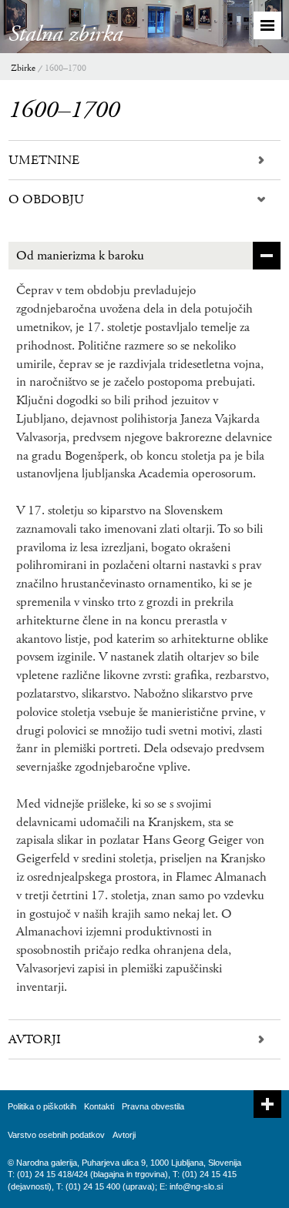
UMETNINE (43, 160)
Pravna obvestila (153, 1106)
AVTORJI (34, 1039)
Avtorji (124, 1134)
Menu (267, 25)
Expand (267, 1104)
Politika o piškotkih (42, 1106)
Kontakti (99, 1106)
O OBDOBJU (46, 199)
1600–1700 (65, 68)
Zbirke (23, 68)
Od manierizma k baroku (80, 255)
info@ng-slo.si (196, 1186)
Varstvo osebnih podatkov (56, 1134)
